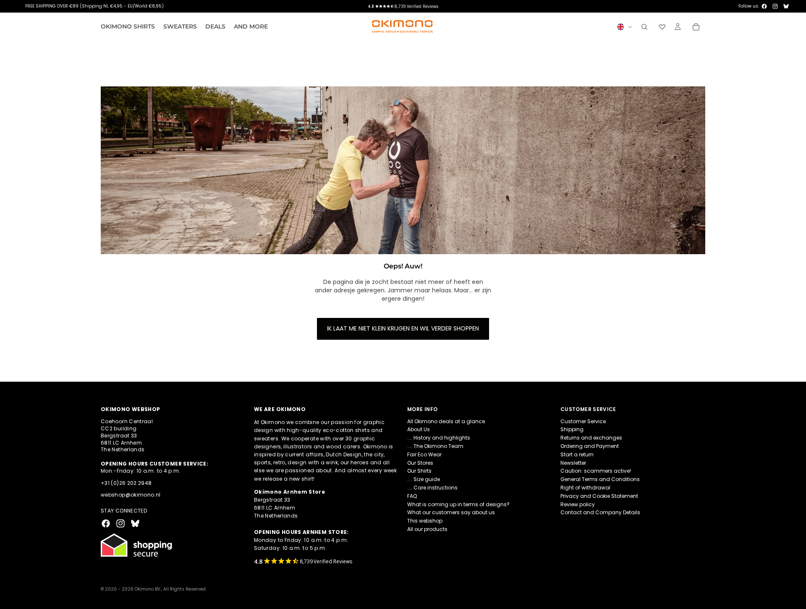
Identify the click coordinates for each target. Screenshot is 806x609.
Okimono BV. (148, 589)
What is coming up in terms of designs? (458, 504)
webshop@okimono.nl (130, 495)
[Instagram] (775, 6)
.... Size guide (423, 479)
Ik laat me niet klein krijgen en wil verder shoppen (403, 328)
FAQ (412, 496)
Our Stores (420, 462)
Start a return (577, 454)
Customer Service (583, 421)
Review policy (577, 504)
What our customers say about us (451, 512)
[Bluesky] (786, 6)
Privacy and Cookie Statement (599, 496)
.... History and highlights (438, 437)
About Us (418, 429)
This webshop (424, 520)
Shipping (572, 429)
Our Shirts (419, 471)
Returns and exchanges (591, 437)
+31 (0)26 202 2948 (126, 483)
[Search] (644, 27)
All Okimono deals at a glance (446, 421)
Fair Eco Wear (424, 454)
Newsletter (573, 462)
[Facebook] (764, 6)
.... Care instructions (432, 487)
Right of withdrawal (585, 487)
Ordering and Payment (589, 446)
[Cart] (696, 27)
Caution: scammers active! (595, 471)
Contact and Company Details (600, 512)
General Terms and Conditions (600, 479)
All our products (427, 529)
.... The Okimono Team (435, 446)
